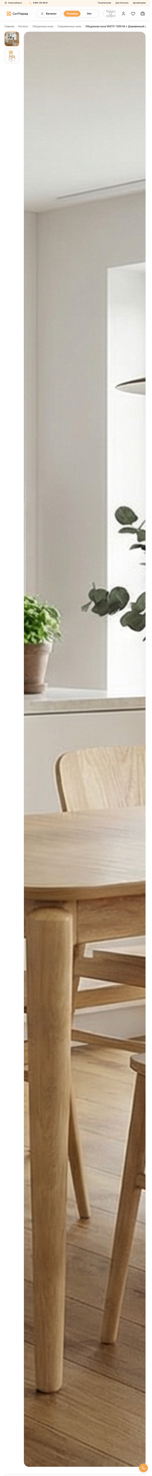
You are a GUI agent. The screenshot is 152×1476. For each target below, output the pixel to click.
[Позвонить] (143, 1467)
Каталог (51, 13)
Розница (72, 13)
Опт (89, 13)
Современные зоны (69, 26)
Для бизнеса (121, 3)
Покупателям (104, 3)
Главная (9, 26)
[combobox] (109, 13)
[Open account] (123, 13)
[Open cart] (143, 13)
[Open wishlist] (133, 13)
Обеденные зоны (42, 26)
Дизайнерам (139, 3)
